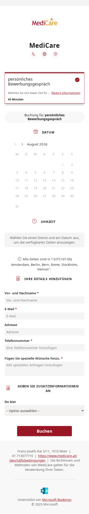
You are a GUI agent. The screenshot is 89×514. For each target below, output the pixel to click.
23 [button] (72, 188)
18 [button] (26, 188)
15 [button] (63, 180)
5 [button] (35, 172)
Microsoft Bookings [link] (56, 499)
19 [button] (35, 188)
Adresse (11, 325)
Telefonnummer (17, 340)
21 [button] (53, 188)
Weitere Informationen (65, 93)
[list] (44, 89)
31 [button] (17, 206)
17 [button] (17, 188)
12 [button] (35, 180)
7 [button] (54, 172)
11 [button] (26, 180)
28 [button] (53, 196)
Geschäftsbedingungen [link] (27, 460)
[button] (16, 144)
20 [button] (44, 188)
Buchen (44, 431)
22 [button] (63, 188)
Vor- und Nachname (20, 293)
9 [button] (72, 172)
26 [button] (35, 196)
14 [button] (53, 180)
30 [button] (72, 196)
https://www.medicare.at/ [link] (57, 456)
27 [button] (44, 196)
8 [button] (63, 172)
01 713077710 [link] (22, 456)
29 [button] (63, 196)
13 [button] (44, 180)
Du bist (10, 402)
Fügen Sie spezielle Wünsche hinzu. (32, 358)
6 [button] (44, 172)
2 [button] (72, 164)
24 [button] (17, 196)
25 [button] (26, 196)
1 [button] (63, 164)
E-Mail (9, 309)
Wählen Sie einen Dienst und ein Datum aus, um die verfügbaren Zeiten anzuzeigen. (44, 239)
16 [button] (72, 180)
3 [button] (17, 172)
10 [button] (17, 180)
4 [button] (26, 172)
